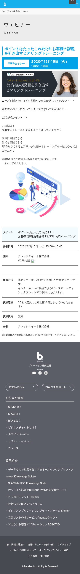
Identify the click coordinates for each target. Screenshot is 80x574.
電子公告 (44, 556)
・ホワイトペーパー (17, 434)
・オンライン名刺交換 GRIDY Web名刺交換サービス (36, 490)
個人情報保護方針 (16, 544)
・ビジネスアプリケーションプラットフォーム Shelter (38, 510)
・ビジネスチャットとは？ (21, 427)
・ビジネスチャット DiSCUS (22, 496)
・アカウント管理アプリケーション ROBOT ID (33, 524)
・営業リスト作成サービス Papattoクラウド (32, 517)
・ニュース (12, 448)
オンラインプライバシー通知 (53, 550)
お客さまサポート (55, 387)
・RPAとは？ (13, 420)
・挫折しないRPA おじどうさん (24, 503)
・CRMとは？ (14, 406)
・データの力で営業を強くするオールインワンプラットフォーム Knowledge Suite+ (39, 473)
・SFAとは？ (13, 413)
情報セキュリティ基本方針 (41, 544)
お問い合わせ (17, 387)
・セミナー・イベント (19, 441)
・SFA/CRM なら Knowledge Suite (26, 483)
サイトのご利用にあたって (22, 550)
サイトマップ (64, 544)
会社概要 (32, 556)
